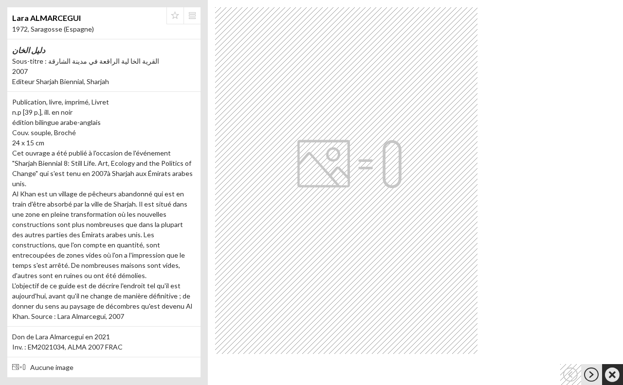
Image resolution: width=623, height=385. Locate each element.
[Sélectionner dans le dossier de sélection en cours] (175, 15)
